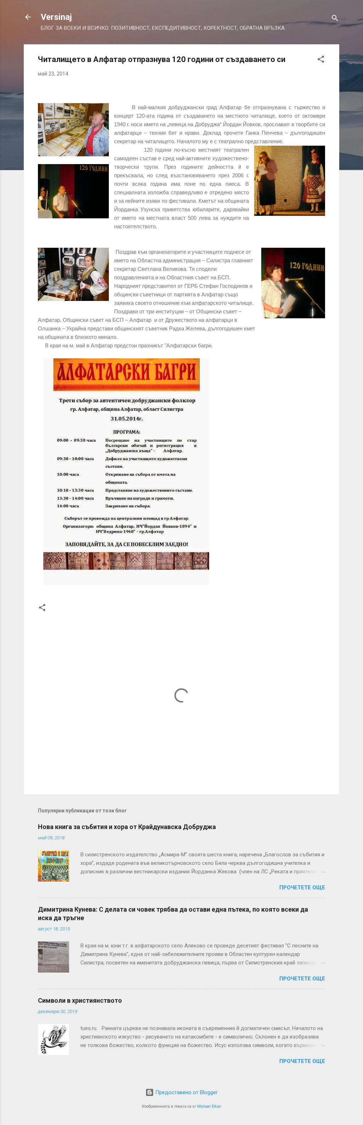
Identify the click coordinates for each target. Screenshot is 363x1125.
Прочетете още (302, 887)
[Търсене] (335, 19)
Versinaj (56, 17)
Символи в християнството (80, 1000)
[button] (321, 60)
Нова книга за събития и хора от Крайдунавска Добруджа (127, 826)
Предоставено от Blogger (186, 1092)
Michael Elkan (209, 1106)
